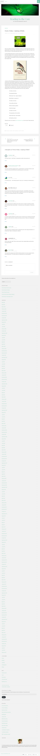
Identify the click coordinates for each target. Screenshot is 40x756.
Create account (4, 672)
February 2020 (4, 452)
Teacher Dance (4, 727)
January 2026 (4, 311)
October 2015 (4, 564)
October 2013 (4, 617)
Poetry (6, 28)
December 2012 (4, 639)
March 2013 (3, 632)
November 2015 (4, 562)
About (6, 1)
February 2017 (4, 529)
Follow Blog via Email (6, 690)
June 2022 (3, 390)
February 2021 (4, 425)
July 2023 (3, 361)
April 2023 (3, 368)
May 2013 (3, 628)
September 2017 (4, 513)
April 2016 (3, 551)
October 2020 (4, 434)
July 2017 (3, 518)
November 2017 (4, 509)
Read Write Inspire (4, 723)
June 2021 (3, 416)
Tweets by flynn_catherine (6, 686)
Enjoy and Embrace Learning (6, 712)
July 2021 (3, 414)
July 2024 (3, 337)
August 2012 (4, 645)
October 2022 (4, 381)
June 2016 (3, 546)
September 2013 (4, 619)
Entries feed (4, 677)
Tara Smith (10, 200)
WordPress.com (4, 681)
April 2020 (3, 447)
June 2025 (3, 326)
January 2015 (4, 584)
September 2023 (4, 357)
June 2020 (3, 443)
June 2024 (3, 339)
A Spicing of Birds (9, 130)
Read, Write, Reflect (5, 725)
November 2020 (4, 432)
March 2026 (3, 306)
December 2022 (4, 377)
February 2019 (4, 478)
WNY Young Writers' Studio (6, 734)
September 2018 (4, 487)
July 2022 (3, 388)
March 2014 (3, 606)
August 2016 (4, 542)
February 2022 (4, 399)
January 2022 (4, 401)
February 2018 (4, 502)
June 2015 (3, 573)
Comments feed (4, 679)
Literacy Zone (4, 716)
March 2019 (3, 476)
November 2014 (4, 588)
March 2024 (3, 346)
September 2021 (4, 410)
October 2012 (4, 643)
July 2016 (3, 544)
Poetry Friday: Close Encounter (6, 287)
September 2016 (4, 540)
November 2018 (4, 485)
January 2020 (4, 454)
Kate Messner (4, 714)
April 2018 (3, 498)
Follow (4, 697)
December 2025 (4, 313)
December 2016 (4, 533)
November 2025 (4, 315)
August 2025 (4, 322)
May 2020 (3, 445)
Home (3, 1)
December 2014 (4, 586)
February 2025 (4, 328)
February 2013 (4, 634)
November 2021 (4, 405)
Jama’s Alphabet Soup (19, 120)
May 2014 (3, 601)
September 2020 (4, 436)
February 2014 (4, 608)
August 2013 (4, 621)
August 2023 (4, 359)
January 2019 (4, 480)
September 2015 (4, 566)
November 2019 (4, 458)
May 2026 (3, 302)
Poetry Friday (21, 130)
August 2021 (4, 412)
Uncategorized (4, 664)
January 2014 (4, 610)
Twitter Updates (5, 685)
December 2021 (4, 403)
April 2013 (3, 630)
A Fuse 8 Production (5, 705)
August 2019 (4, 465)
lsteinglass (10, 155)
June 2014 (3, 599)
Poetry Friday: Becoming (5, 292)
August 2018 (4, 489)
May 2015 (3, 575)
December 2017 (4, 507)
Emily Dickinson (15, 130)
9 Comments (21, 33)
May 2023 (3, 366)
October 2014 (4, 590)
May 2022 (3, 392)
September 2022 (4, 383)
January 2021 (4, 427)
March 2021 (3, 423)
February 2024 (4, 348)
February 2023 (4, 372)
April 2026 (3, 304)
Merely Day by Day (4, 718)
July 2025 (3, 324)
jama (9, 177)
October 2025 (4, 317)
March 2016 (3, 553)
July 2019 (3, 467)
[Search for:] (6, 281)
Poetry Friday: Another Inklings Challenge (8, 294)
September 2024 (4, 333)
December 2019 (4, 456)
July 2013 (3, 623)
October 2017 (4, 511)
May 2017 (3, 522)
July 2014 (3, 597)
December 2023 (4, 350)
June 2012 (3, 650)
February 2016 (4, 555)
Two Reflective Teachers (5, 729)
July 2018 (3, 491)
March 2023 (3, 370)
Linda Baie (10, 213)
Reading (3, 660)
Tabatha (9, 226)
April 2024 (3, 344)
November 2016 (4, 535)
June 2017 (3, 520)
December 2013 (4, 612)
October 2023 (4, 355)
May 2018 (3, 496)
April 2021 (3, 421)
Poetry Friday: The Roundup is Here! (7, 296)
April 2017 (3, 524)
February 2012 (4, 652)
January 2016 (4, 557)
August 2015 (4, 568)
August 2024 (4, 335)
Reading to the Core (20, 19)
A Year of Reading (4, 707)
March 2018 (3, 500)
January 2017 (4, 531)
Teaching (3, 662)
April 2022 (3, 394)
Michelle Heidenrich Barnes (13, 165)
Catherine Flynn (14, 33)
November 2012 (4, 641)
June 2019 (3, 469)
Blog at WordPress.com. (5, 753)
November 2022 (4, 379)
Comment (31, 272)
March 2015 (3, 579)
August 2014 (4, 595)
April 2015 (3, 577)
